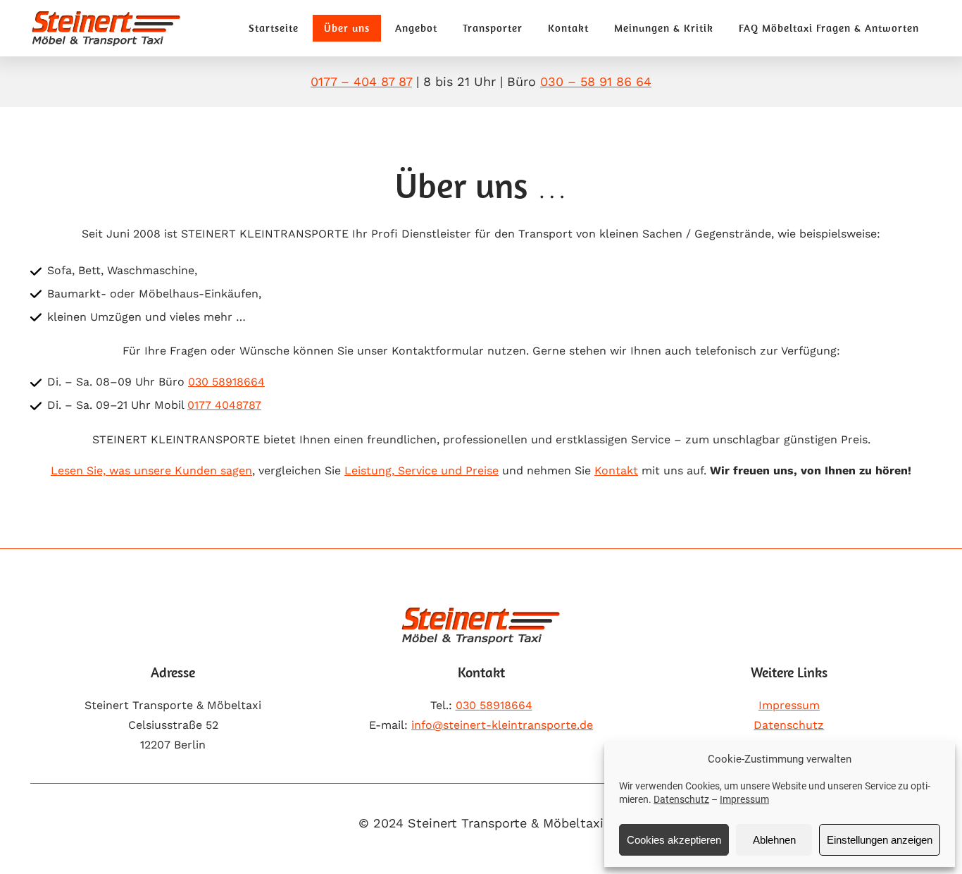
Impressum (744, 799)
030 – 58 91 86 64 (595, 81)
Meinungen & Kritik (663, 28)
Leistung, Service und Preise (421, 470)
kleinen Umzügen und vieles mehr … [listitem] (146, 317)
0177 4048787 (224, 405)
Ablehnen (774, 840)
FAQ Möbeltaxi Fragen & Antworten (829, 28)
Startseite (274, 28)
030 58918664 (226, 381)
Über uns (347, 28)
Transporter (493, 28)
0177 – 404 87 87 (361, 81)
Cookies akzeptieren (674, 840)
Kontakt (568, 28)
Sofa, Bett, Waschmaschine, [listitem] (122, 270)
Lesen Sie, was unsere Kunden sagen (151, 470)
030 (494, 705)
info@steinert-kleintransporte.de (502, 725)
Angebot (416, 28)
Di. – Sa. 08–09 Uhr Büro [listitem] (156, 381)
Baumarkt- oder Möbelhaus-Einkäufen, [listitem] (154, 293)
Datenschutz (681, 799)
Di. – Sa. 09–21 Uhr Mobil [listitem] (154, 405)
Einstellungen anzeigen (879, 840)
